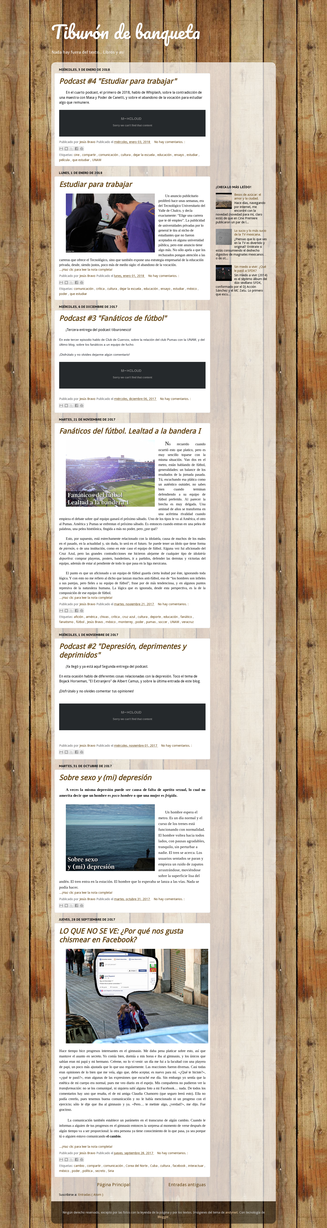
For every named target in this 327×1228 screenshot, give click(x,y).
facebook (179, 1166)
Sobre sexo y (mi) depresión (105, 777)
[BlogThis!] (66, 148)
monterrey (126, 622)
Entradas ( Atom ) (90, 1194)
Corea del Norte (137, 1166)
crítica (100, 288)
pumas (151, 622)
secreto (100, 1171)
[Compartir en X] (71, 148)
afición (79, 617)
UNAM (96, 160)
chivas (104, 617)
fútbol (80, 622)
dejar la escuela (144, 155)
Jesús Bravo (95, 622)
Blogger (163, 1217)
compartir (89, 155)
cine (77, 155)
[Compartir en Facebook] (76, 148)
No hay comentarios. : (169, 142)
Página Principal (113, 1184)
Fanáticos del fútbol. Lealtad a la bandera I (129, 431)
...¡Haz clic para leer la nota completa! (85, 269)
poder (63, 294)
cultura (126, 155)
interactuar (196, 1166)
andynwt (231, 1212)
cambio (79, 1166)
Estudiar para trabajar (95, 184)
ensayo (179, 155)
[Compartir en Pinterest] (81, 148)
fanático (186, 617)
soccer (163, 622)
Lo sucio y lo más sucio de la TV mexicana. (250, 232)
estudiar (193, 155)
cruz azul (129, 617)
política (88, 1171)
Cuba (154, 1166)
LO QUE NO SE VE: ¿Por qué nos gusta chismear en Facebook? (121, 935)
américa (92, 617)
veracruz (188, 622)
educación (164, 155)
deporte (156, 617)
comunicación (109, 155)
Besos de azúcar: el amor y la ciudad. (247, 196)
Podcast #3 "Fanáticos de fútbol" (112, 318)
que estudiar (81, 160)
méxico (192, 288)
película (65, 160)
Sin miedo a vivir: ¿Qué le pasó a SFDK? (250, 268)
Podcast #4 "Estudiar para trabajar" (117, 81)
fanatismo (66, 622)
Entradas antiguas (187, 1184)
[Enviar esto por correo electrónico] (61, 148)
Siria (111, 1171)
